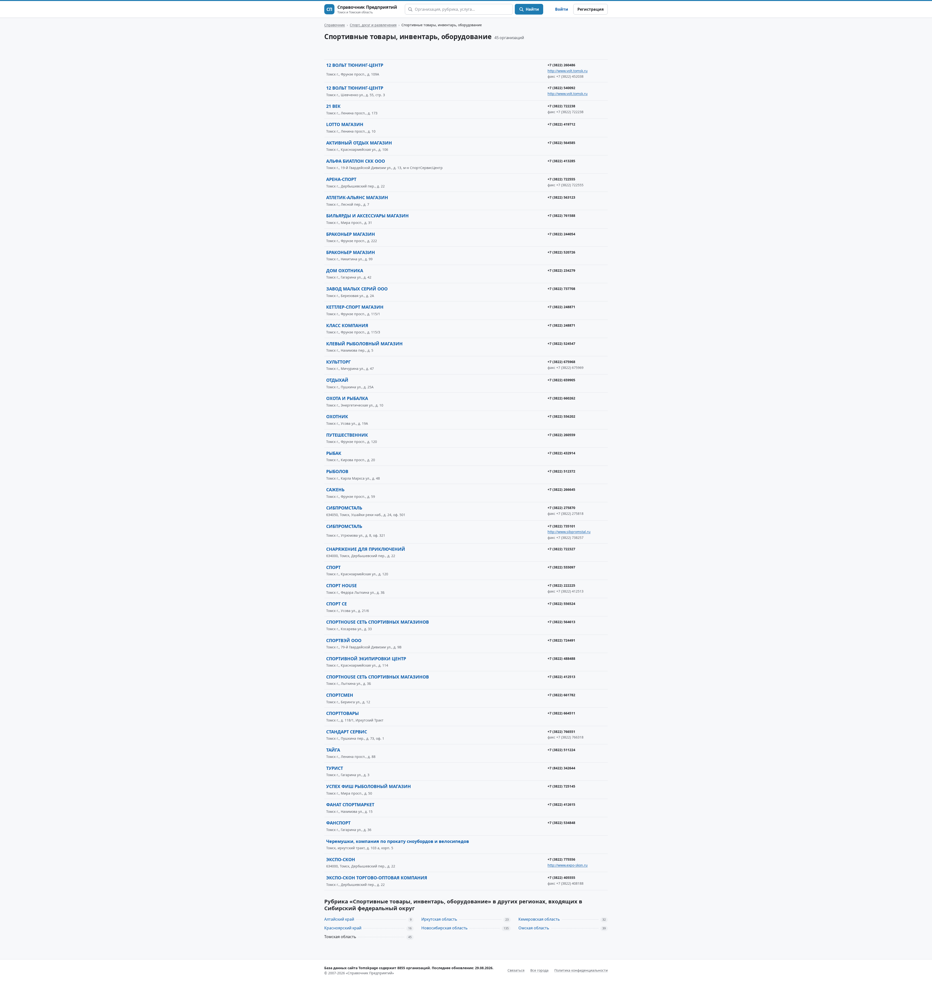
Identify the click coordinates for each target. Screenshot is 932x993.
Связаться (516, 970)
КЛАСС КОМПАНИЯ (347, 325)
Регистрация (590, 9)
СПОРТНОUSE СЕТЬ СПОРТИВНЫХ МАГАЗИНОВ (377, 677)
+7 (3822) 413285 (561, 161)
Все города (539, 970)
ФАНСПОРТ (338, 823)
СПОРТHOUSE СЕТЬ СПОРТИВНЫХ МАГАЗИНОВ (377, 622)
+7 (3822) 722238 (561, 106)
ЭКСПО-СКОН (340, 859)
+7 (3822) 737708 (561, 288)
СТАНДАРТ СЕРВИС (346, 732)
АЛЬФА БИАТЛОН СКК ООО (355, 161)
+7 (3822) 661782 (561, 695)
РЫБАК (333, 453)
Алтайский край (339, 919)
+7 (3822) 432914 (561, 453)
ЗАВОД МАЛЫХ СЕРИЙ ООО (357, 289)
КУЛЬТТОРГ (338, 362)
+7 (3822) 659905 (561, 380)
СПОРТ (333, 567)
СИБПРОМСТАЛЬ (344, 508)
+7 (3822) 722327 (561, 549)
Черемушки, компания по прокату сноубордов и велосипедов (397, 841)
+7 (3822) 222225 (561, 585)
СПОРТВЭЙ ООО (343, 640)
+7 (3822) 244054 (561, 234)
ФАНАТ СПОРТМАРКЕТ (350, 804)
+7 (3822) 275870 (561, 507)
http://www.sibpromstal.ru (569, 531)
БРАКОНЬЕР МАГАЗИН (350, 234)
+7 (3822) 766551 (561, 731)
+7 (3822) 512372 (561, 471)
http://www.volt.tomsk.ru (568, 70)
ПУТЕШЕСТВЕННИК (347, 435)
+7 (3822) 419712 (561, 124)
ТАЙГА (333, 750)
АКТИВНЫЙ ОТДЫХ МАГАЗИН (359, 143)
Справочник (334, 25)
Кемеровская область (539, 919)
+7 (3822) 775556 (561, 859)
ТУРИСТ (334, 768)
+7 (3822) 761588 (561, 215)
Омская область (533, 928)
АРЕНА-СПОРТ (341, 179)
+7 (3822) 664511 (561, 713)
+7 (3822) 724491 (561, 640)
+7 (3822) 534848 (561, 822)
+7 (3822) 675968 (561, 361)
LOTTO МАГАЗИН (344, 124)
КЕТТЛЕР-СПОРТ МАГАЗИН (354, 307)
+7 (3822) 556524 (561, 603)
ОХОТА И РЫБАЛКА (347, 398)
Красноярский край (342, 928)
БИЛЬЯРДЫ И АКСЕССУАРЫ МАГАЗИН (367, 216)
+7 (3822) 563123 (561, 197)
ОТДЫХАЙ (337, 380)
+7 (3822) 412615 (561, 804)
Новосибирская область (444, 928)
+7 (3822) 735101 (561, 526)
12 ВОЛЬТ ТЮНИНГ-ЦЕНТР (354, 65)
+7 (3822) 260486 (561, 65)
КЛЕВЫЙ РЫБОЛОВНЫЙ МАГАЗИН (364, 344)
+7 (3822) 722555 (561, 179)
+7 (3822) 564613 (561, 622)
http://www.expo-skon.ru (568, 865)
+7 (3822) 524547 (561, 343)
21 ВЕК (333, 106)
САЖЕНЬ (335, 489)
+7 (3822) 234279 (561, 270)
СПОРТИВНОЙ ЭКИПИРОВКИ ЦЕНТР (366, 659)
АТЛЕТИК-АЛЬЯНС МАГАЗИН (357, 197)
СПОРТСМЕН (339, 695)
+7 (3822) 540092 (561, 87)
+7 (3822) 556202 (561, 416)
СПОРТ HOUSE (341, 585)
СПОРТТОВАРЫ (342, 713)
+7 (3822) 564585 (561, 142)
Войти (561, 9)
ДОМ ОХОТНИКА (344, 270)
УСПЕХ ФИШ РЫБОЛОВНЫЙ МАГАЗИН (368, 786)
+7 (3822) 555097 (561, 567)
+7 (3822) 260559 (561, 435)
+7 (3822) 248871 (561, 307)
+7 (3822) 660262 (561, 398)
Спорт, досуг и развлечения (373, 25)
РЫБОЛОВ (337, 471)
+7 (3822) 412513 (561, 676)
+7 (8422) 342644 (561, 768)
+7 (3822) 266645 (561, 489)
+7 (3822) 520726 (561, 252)
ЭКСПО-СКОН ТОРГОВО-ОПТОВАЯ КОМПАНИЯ (376, 878)
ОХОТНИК (337, 416)
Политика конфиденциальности (581, 970)
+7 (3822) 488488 (561, 658)
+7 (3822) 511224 (561, 749)
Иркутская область (439, 919)
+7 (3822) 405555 (561, 877)
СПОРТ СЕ (336, 604)
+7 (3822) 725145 (561, 786)
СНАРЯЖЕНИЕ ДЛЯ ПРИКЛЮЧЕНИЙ (365, 549)
